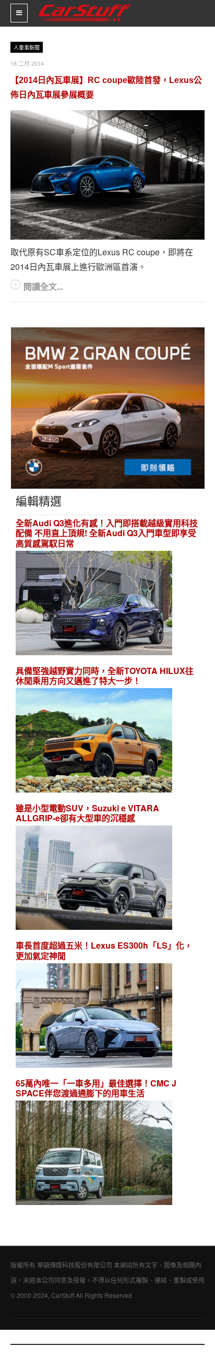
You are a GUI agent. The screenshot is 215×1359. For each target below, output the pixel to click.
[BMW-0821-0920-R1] (108, 407)
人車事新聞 (27, 47)
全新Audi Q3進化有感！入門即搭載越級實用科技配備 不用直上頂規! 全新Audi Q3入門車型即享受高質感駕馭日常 (107, 533)
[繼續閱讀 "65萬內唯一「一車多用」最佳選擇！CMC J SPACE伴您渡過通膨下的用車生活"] (94, 1154)
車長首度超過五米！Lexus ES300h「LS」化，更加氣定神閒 (104, 950)
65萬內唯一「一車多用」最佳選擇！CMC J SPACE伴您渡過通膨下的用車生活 (96, 1088)
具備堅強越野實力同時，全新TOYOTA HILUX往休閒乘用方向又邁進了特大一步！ (105, 676)
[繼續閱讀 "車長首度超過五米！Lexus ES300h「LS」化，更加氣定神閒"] (94, 1017)
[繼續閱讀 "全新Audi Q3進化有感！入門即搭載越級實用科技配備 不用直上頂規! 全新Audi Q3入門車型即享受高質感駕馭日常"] (94, 604)
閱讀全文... (43, 286)
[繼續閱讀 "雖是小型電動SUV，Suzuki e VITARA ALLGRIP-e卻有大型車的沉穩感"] (94, 879)
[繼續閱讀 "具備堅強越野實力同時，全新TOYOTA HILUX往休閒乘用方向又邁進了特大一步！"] (94, 742)
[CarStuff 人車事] (85, 4)
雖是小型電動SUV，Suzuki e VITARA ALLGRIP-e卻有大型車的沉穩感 (87, 813)
